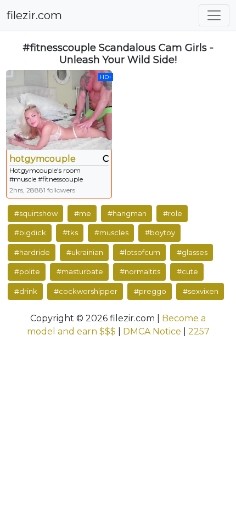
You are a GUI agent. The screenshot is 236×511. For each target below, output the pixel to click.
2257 (199, 331)
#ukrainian (84, 252)
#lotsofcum (140, 252)
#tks (70, 232)
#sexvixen (200, 291)
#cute (187, 271)
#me (82, 213)
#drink (25, 291)
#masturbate (80, 271)
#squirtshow (36, 213)
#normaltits (140, 271)
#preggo (150, 291)
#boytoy (160, 232)
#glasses (192, 252)
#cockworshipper (85, 291)
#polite (27, 271)
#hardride (32, 252)
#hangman (127, 213)
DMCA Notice (152, 331)
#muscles (111, 232)
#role (172, 213)
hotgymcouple (42, 159)
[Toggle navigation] (214, 15)
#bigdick (30, 232)
